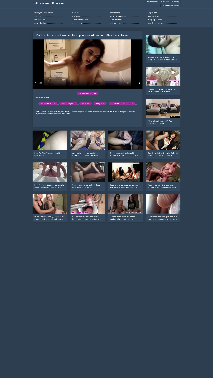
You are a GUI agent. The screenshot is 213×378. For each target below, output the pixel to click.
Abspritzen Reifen (48, 104)
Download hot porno (87, 93)
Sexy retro (100, 104)
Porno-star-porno (68, 104)
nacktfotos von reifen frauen (122, 104)
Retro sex (85, 104)
